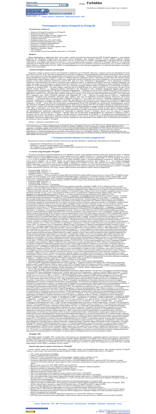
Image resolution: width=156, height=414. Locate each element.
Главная (37, 403)
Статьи (119, 403)
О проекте (118, 410)
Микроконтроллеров (73, 16)
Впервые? (101, 410)
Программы (102, 403)
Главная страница (47, 16)
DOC (52, 403)
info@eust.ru (126, 411)
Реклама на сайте (110, 410)
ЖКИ (57, 403)
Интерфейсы (92, 403)
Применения (111, 403)
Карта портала (126, 410)
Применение (59, 16)
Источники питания (66, 403)
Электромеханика (80, 403)
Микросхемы (45, 403)
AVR (83, 16)
